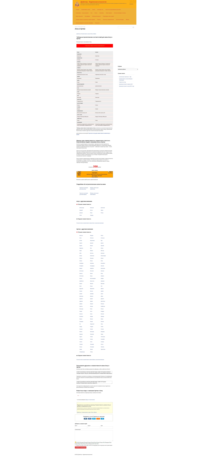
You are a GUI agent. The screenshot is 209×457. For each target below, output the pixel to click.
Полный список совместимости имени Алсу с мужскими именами (90, 223)
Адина (91, 245)
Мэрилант (92, 324)
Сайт (102, 425)
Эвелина (92, 334)
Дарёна (81, 298)
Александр (82, 207)
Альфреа (81, 265)
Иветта (81, 306)
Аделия (91, 243)
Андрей (81, 210)
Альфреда (92, 265)
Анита (91, 273)
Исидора (81, 321)
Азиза (102, 248)
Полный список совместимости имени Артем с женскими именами (90, 359)
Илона (102, 308)
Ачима (81, 291)
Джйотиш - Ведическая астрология (93, 2)
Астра (91, 286)
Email (89, 425)
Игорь (102, 212)
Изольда (81, 308)
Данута (91, 296)
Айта (80, 253)
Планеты (99, 19)
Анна (102, 273)
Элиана (81, 339)
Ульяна (81, 329)
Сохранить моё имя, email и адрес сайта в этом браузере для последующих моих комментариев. (94, 445)
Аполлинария (93, 278)
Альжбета (103, 263)
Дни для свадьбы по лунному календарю (84, 22)
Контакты (131, 4)
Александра (103, 255)
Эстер (91, 351)
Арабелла (81, 281)
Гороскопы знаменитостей (108, 19)
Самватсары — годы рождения (82, 12)
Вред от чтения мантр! (90, 399)
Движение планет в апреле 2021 (126, 84)
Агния (81, 240)
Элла (91, 341)
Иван (91, 212)
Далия (81, 293)
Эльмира (92, 346)
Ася (101, 286)
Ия (80, 324)
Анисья (81, 273)
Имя (76, 425)
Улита (102, 326)
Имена (93, 9)
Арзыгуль (92, 281)
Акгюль (91, 253)
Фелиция (92, 331)
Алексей (92, 207)
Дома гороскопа (79, 16)
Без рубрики (87, 16)
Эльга (102, 344)
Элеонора (103, 336)
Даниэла (81, 296)
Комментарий (77, 429)
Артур (102, 210)
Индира (102, 311)
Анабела (92, 268)
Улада (81, 326)
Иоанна (102, 313)
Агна (80, 238)
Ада (101, 240)
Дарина (81, 301)
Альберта (81, 263)
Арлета (91, 283)
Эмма (81, 349)
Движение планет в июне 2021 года (126, 86)
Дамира (91, 293)
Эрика (91, 349)
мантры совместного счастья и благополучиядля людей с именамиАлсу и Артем (97, 174)
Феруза (81, 334)
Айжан (91, 250)
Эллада (102, 341)
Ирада (91, 316)
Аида (81, 250)
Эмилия (102, 346)
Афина (102, 288)
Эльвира (92, 344)
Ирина (91, 318)
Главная (77, 9)
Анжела (102, 270)
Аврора (91, 235)
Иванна (102, 303)
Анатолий (103, 207)
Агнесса (91, 238)
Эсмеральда (82, 351)
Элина (81, 341)
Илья (81, 215)
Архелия (102, 283)
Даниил (81, 212)
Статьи (96, 12)
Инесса (81, 313)
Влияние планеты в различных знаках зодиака (85, 19)
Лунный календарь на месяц (120, 12)
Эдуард (91, 215)
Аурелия (81, 288)
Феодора (102, 331)
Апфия (102, 278)
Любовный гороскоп (96, 16)
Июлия (102, 321)
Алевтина (92, 255)
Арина (81, 283)
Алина (81, 260)
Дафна (81, 303)
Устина (102, 329)
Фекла (81, 331)
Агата (102, 235)
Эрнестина (103, 349)
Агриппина (92, 240)
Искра (91, 321)
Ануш (91, 275)
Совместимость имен (85, 9)
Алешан (91, 258)
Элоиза (81, 344)
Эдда (102, 334)
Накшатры (101, 12)
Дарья (91, 301)
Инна (91, 313)
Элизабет (103, 339)
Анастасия (103, 268)
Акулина (102, 253)
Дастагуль (103, 301)
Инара (81, 311)
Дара (102, 296)
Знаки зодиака (109, 12)
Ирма (102, 318)
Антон (91, 210)
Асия (80, 286)
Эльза (81, 346)
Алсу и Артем (93, 33)
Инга (91, 311)
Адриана (81, 248)
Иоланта (81, 316)
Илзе (91, 308)
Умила (91, 329)
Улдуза (91, 326)
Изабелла (103, 306)
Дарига (102, 298)
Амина (81, 268)
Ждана (91, 303)
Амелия (102, 265)
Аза (91, 248)
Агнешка (102, 238)
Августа (81, 235)
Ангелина (81, 270)
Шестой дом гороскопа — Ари (125, 76)
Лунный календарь (120, 19)
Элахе (91, 336)
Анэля (81, 278)
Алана (81, 255)
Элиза (91, 339)
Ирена (81, 318)
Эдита (81, 336)
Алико (102, 258)
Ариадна (102, 281)
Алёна (81, 258)
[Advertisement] (126, 46)
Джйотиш (78, 33)
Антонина (81, 275)
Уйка (102, 324)
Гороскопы (97, 22)
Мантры (127, 19)
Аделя (102, 243)
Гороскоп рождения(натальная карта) (113, 9)
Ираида (102, 316)
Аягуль (91, 291)
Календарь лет (100, 9)
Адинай (102, 245)
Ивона (91, 306)
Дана (102, 293)
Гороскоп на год (122, 82)
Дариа (91, 298)
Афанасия (92, 288)
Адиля (81, 245)
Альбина (92, 263)
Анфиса (102, 275)
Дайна (102, 291)
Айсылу (102, 250)
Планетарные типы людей (108, 16)
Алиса (91, 260)
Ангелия (92, 270)
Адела (81, 243)
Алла (102, 260)
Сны (91, 12)
